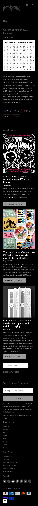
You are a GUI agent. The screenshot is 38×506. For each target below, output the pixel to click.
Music (5, 435)
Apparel (5, 429)
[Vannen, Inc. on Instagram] (25, 481)
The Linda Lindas (20, 267)
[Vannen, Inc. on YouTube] (13, 481)
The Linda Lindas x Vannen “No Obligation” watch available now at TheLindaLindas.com (19, 255)
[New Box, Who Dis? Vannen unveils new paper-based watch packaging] (19, 302)
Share (18, 111)
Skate (5, 432)
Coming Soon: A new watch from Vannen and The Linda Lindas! (17, 179)
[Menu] (27, 5)
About (5, 447)
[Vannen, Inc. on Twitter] (4, 481)
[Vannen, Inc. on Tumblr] (21, 481)
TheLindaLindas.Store (10, 197)
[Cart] (32, 5)
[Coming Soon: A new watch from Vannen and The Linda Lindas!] (19, 153)
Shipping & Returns (9, 465)
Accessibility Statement (11, 462)
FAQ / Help (6, 459)
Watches (6, 426)
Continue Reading (13, 204)
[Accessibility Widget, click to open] (5, 501)
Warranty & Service (9, 468)
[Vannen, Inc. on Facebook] (9, 481)
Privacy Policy (7, 471)
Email (17, 116)
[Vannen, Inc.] (11, 9)
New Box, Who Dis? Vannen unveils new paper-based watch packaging (17, 323)
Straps (5, 441)
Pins (4, 438)
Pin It (28, 111)
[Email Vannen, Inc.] (29, 481)
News (6, 21)
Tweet (9, 111)
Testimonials (7, 456)
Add (8, 116)
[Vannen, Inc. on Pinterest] (17, 481)
